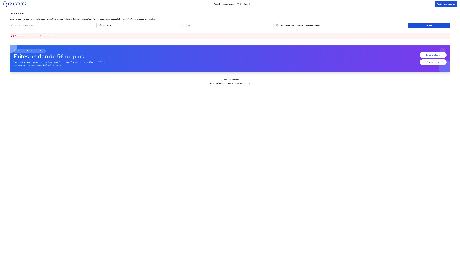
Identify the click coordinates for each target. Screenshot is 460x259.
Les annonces (228, 4)
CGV (248, 83)
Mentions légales (216, 83)
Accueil (217, 4)
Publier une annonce (446, 4)
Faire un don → (433, 62)
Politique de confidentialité (235, 83)
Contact (247, 4)
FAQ (239, 4)
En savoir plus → (433, 55)
